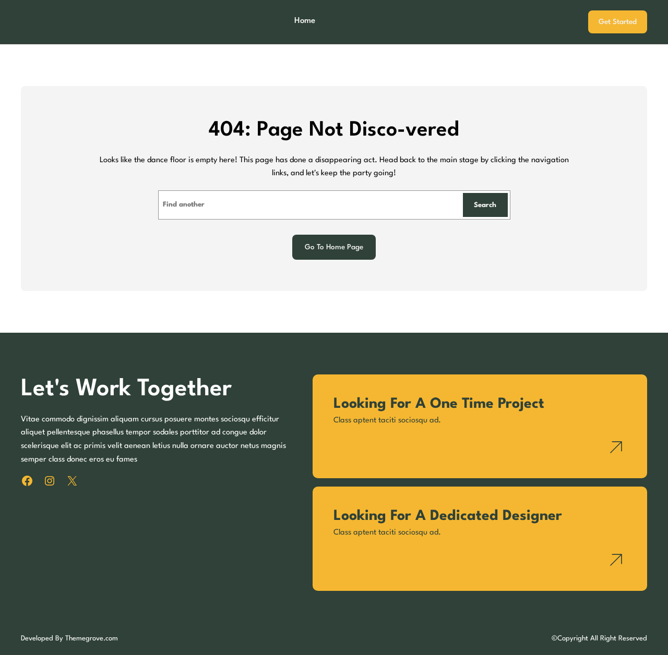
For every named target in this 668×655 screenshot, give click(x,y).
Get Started (618, 22)
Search (485, 205)
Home (304, 21)
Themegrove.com (91, 638)
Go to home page (334, 247)
